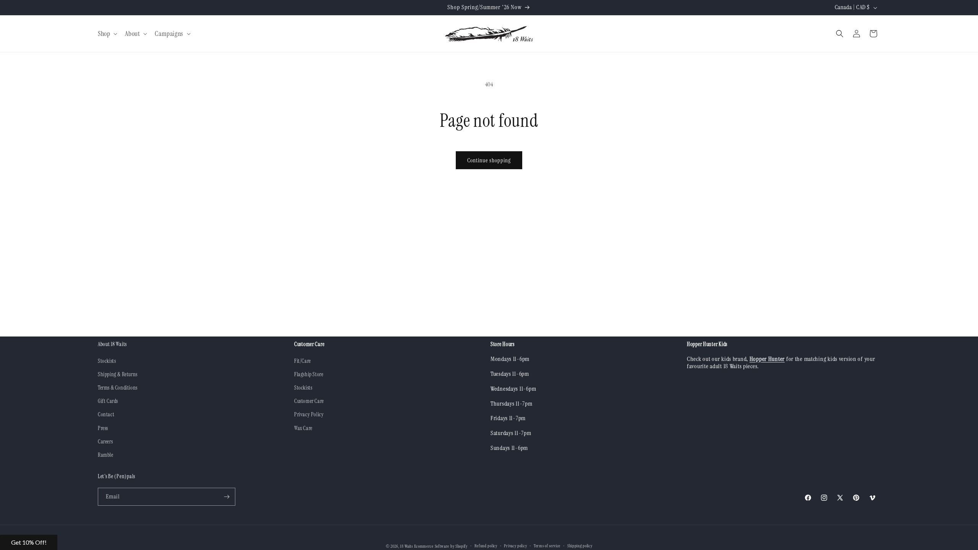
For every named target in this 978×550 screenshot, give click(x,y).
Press (103, 428)
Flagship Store (308, 374)
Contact (106, 414)
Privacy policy (515, 545)
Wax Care (303, 428)
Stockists (107, 361)
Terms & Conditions (118, 387)
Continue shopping (489, 160)
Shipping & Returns (118, 374)
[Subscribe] (226, 497)
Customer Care (309, 401)
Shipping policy (580, 545)
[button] (106, 34)
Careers (105, 441)
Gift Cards (108, 401)
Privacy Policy (309, 414)
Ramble (105, 454)
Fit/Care (302, 361)
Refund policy (485, 545)
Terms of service (547, 545)
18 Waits (406, 546)
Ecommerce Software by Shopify (441, 546)
